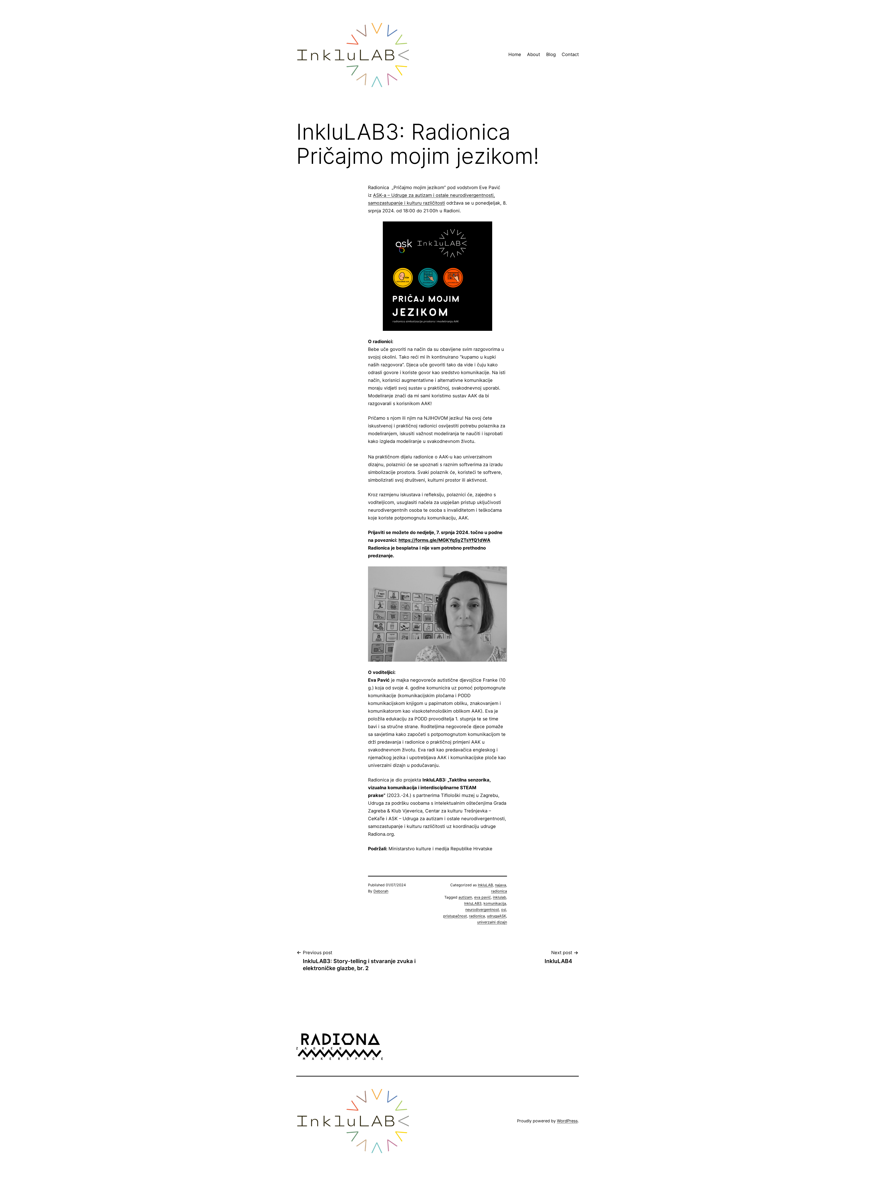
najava (500, 885)
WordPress (567, 1120)
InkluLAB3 (472, 903)
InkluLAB (485, 885)
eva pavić (482, 897)
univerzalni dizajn (492, 922)
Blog (551, 54)
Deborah (380, 891)
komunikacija (495, 903)
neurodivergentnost (482, 909)
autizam (465, 897)
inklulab (499, 897)
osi (503, 909)
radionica (499, 891)
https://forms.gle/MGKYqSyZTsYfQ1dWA (444, 540)
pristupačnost (455, 916)
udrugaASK (496, 916)
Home (514, 54)
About (533, 54)
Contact (570, 54)
